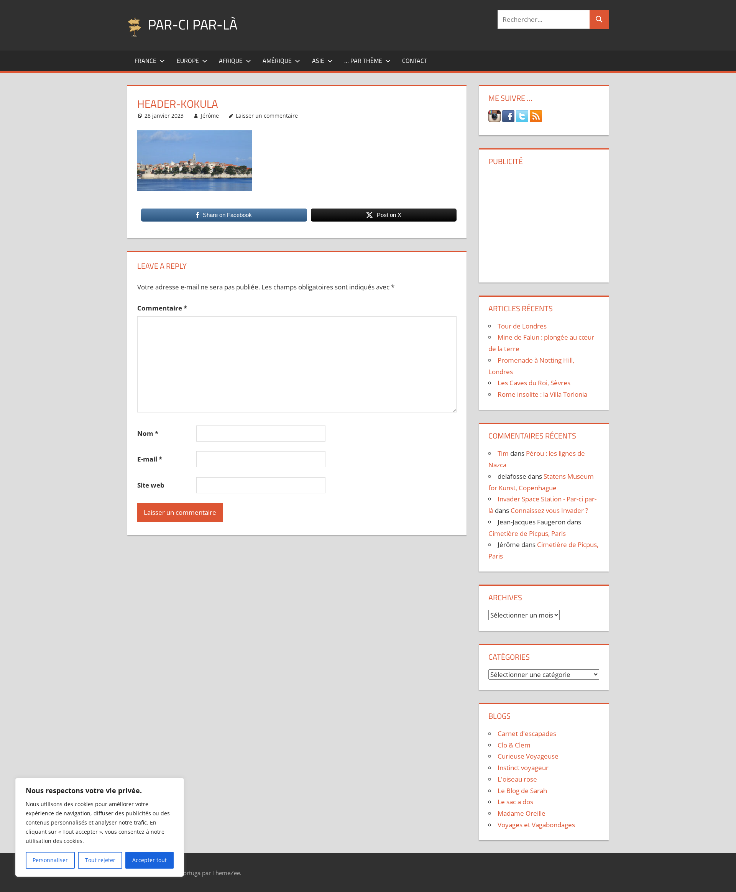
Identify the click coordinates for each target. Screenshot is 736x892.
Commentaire (162, 308)
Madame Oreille (521, 813)
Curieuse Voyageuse (528, 756)
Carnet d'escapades (527, 733)
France (145, 60)
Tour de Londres (522, 326)
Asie (318, 60)
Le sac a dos (515, 801)
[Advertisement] (543, 221)
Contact (414, 60)
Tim (503, 453)
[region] (99, 827)
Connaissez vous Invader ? (549, 510)
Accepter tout (149, 860)
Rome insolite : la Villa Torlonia (542, 394)
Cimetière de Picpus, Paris (527, 533)
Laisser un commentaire (267, 115)
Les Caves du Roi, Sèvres (534, 382)
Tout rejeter (100, 860)
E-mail (149, 459)
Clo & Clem (514, 745)
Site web (150, 485)
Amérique (277, 60)
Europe (188, 60)
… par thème (363, 60)
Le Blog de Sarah (522, 790)
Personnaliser (50, 860)
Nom (147, 433)
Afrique (231, 60)
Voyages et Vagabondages (536, 824)
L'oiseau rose (517, 779)
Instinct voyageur (523, 767)
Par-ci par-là (192, 24)
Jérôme (210, 115)
